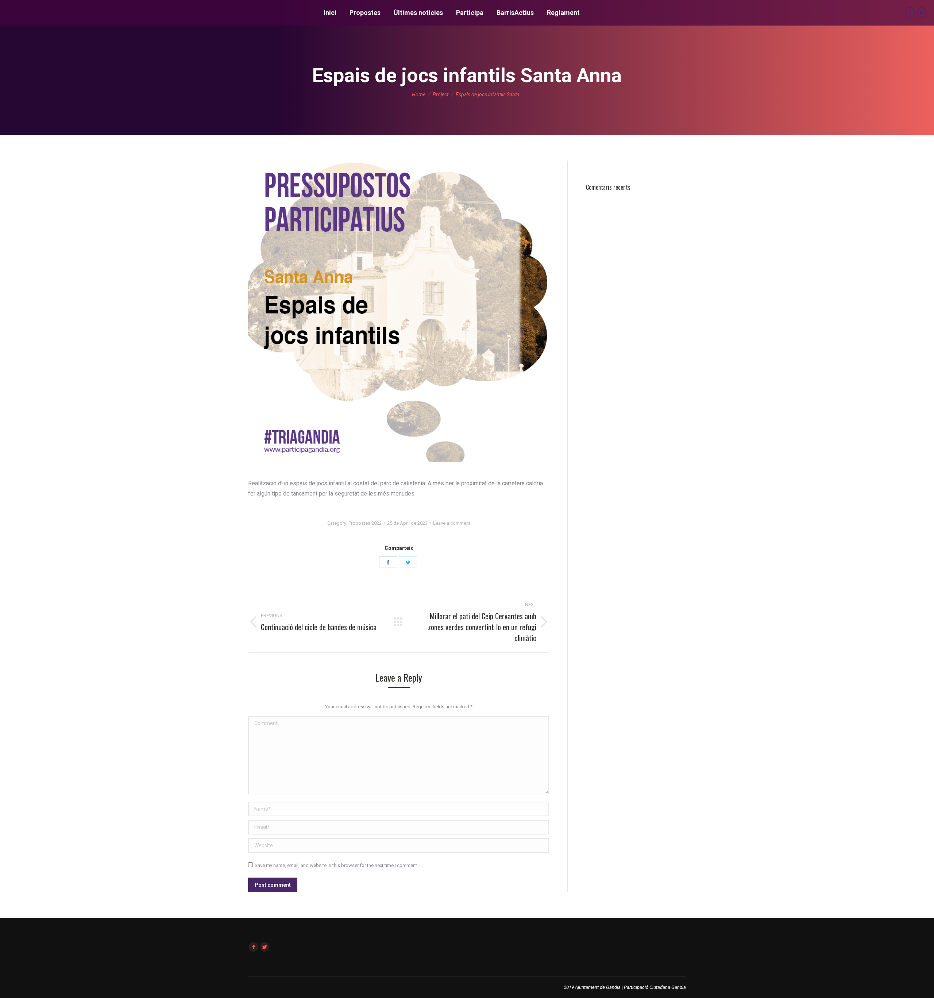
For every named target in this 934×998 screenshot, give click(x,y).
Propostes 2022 (365, 523)
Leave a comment (451, 523)
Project (440, 94)
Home (418, 94)
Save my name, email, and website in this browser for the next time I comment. (336, 865)
